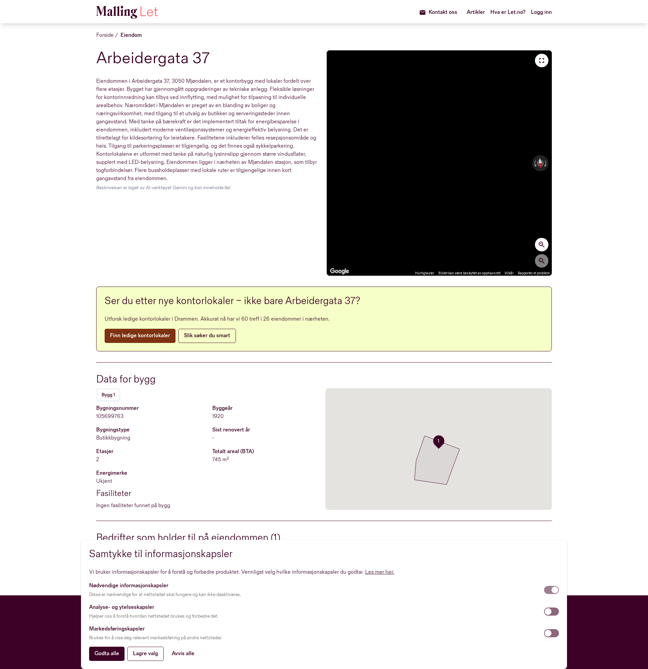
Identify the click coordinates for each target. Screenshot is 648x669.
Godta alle (106, 653)
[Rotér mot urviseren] (534, 163)
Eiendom (131, 35)
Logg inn (541, 12)
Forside (105, 35)
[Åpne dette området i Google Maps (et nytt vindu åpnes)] (339, 271)
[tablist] (108, 395)
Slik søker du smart (207, 335)
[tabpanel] (209, 457)
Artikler (476, 12)
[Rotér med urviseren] (546, 163)
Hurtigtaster (424, 273)
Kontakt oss (443, 12)
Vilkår (509, 273)
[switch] (551, 590)
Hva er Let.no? (507, 12)
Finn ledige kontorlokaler (140, 335)
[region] (439, 163)
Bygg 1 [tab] (108, 395)
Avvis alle (183, 653)
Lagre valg (145, 653)
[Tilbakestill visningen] (540, 163)
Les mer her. (379, 572)
